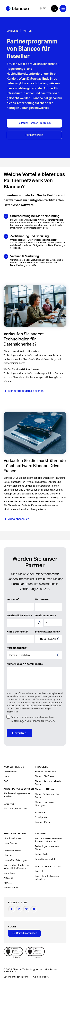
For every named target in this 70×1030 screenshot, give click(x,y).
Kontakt (39, 871)
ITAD (6, 781)
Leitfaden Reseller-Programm (34, 123)
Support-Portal (42, 822)
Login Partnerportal (45, 859)
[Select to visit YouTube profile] (33, 909)
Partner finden (42, 854)
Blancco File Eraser (44, 776)
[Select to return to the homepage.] (17, 8)
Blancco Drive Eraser (45, 772)
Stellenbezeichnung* (47, 631)
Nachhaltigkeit (11, 888)
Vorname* (13, 599)
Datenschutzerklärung (16, 977)
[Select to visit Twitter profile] (26, 909)
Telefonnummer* (45, 615)
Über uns (8, 855)
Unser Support (11, 843)
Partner (27, 31)
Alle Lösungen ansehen (15, 809)
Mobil (6, 776)
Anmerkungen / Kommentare (25, 663)
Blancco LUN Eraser (45, 789)
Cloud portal (41, 817)
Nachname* (42, 599)
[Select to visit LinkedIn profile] (19, 909)
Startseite (12, 31)
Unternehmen (10, 772)
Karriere (8, 883)
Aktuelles (8, 878)
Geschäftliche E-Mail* (19, 615)
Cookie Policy (41, 977)
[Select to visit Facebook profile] (11, 909)
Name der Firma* (17, 631)
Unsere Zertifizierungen (15, 860)
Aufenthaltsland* (17, 647)
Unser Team (9, 873)
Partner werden (34, 135)
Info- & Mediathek (12, 838)
